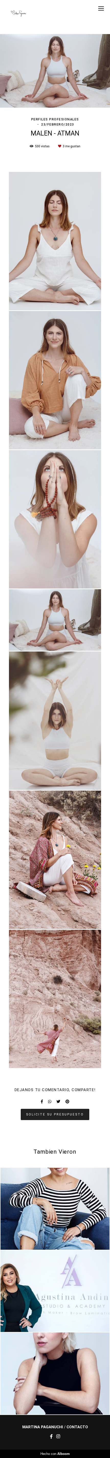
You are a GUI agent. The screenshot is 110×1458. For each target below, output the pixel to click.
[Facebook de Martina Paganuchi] (51, 1436)
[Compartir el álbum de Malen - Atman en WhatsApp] (49, 1102)
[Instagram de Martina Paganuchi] (58, 1436)
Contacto (77, 1427)
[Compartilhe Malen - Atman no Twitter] (58, 1102)
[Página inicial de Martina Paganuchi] (18, 14)
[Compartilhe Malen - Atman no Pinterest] (67, 1102)
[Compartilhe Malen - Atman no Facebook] (42, 1102)
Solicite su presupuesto (55, 1114)
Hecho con (55, 1454)
